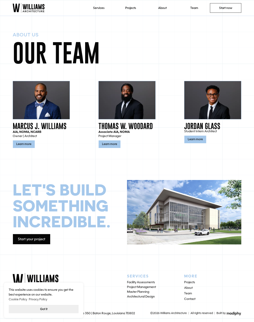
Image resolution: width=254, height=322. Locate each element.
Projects (130, 8)
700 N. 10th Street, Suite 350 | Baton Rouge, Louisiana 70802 (93, 313)
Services (99, 8)
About (162, 8)
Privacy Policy (38, 299)
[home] (48, 8)
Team (194, 8)
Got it (43, 309)
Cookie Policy (18, 299)
